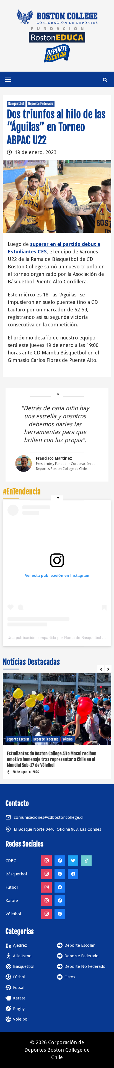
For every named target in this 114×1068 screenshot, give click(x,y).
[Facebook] (59, 860)
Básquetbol (16, 104)
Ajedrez (20, 945)
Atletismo (22, 955)
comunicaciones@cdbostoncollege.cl (48, 817)
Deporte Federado (40, 104)
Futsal (18, 987)
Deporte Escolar (18, 739)
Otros (69, 976)
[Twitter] (73, 860)
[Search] (105, 80)
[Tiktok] (86, 860)
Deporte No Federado (84, 966)
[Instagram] (46, 860)
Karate (19, 998)
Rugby (19, 1008)
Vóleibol (68, 739)
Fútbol (19, 976)
